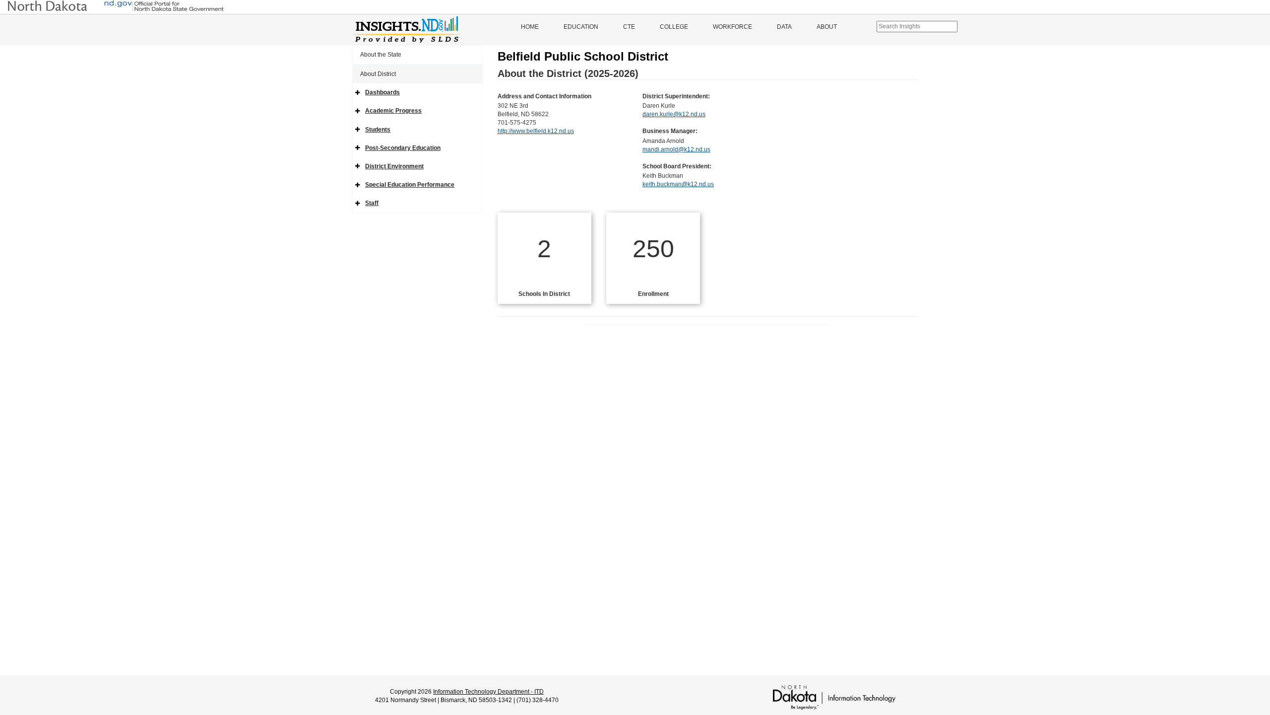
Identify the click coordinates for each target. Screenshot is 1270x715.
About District (378, 74)
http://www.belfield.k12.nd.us (536, 131)
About (827, 26)
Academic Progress (393, 110)
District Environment (394, 166)
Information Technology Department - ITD (488, 691)
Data (784, 26)
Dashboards (382, 92)
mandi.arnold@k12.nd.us (676, 149)
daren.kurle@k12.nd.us (673, 114)
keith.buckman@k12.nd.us (678, 184)
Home (530, 26)
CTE (629, 26)
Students (377, 129)
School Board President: (676, 166)
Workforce (732, 26)
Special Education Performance (409, 184)
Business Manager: (670, 131)
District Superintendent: (676, 96)
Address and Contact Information (544, 96)
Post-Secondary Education (403, 147)
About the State (380, 54)
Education (581, 26)
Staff (372, 203)
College (674, 26)
